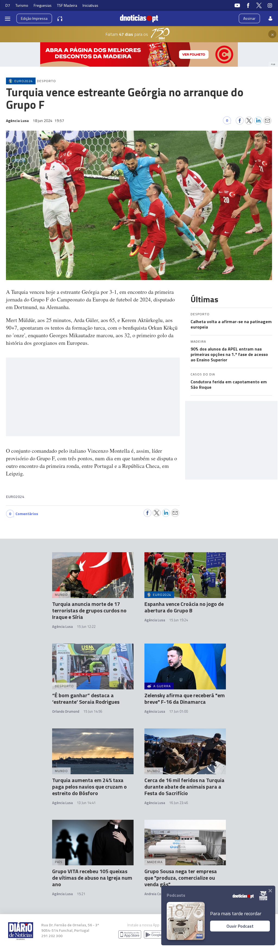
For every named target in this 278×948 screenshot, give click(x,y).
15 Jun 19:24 (178, 620)
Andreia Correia (156, 893)
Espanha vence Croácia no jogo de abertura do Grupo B (184, 607)
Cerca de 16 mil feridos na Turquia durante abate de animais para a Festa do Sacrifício (184, 786)
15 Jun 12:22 (86, 626)
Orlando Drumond (65, 711)
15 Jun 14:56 (92, 711)
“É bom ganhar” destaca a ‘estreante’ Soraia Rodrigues (85, 698)
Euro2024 (15, 496)
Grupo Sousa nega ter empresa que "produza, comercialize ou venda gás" (180, 877)
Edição (34, 18)
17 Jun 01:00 (178, 711)
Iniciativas (90, 5)
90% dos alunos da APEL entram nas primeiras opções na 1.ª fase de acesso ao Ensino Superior (229, 354)
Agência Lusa (62, 626)
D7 (7, 5)
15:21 (81, 893)
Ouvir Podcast (240, 926)
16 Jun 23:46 (178, 802)
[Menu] (7, 18)
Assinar (249, 18)
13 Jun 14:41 (86, 802)
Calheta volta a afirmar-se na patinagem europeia (231, 324)
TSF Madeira (67, 5)
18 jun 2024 (48, 120)
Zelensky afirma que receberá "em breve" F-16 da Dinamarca (184, 698)
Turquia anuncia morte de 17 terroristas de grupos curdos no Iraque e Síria (89, 610)
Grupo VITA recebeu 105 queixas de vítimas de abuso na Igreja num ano (92, 877)
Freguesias (43, 5)
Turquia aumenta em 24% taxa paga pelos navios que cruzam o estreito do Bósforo (89, 786)
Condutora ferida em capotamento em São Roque (229, 384)
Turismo (21, 5)
